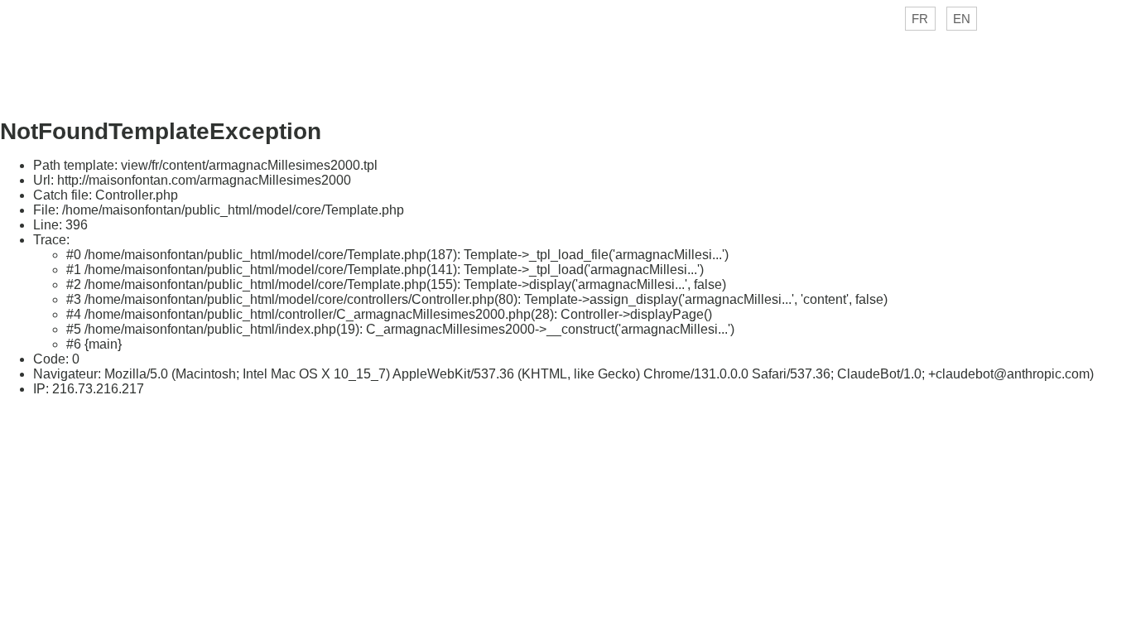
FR (920, 19)
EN (961, 19)
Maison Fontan (565, 62)
